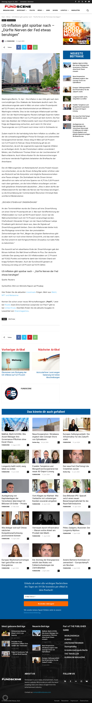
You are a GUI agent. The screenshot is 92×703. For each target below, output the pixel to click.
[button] (87, 10)
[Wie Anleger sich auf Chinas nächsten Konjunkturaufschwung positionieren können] (15, 518)
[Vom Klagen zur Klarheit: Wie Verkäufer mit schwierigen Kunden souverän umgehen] (46, 486)
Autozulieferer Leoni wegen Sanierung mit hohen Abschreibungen (48, 375)
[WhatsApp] (35, 47)
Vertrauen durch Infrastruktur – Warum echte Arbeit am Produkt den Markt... (45, 530)
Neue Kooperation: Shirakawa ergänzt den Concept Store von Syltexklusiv (45, 437)
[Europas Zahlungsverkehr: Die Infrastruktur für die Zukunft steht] (67, 89)
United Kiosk (10, 308)
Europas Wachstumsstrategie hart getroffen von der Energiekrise (15, 562)
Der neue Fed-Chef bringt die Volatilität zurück (81, 117)
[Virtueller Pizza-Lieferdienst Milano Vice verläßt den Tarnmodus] (6, 644)
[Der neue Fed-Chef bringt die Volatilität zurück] (67, 118)
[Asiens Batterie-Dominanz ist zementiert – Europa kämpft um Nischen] (76, 550)
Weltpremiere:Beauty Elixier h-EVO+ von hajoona (18, 633)
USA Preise (11, 319)
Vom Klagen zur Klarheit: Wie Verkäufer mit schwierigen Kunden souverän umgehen (45, 498)
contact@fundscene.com (42, 692)
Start (3, 17)
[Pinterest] (29, 47)
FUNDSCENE (10, 41)
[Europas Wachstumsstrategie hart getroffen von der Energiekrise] (15, 550)
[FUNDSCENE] (3, 41)
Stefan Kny (35, 442)
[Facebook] (75, 1)
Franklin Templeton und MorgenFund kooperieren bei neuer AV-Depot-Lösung (45, 469)
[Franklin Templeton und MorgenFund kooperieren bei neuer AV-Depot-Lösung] (67, 107)
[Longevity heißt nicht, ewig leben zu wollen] (67, 99)
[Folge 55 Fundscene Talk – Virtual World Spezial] (6, 654)
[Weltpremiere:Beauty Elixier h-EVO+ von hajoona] (6, 633)
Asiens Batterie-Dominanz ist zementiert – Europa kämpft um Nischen (76, 562)
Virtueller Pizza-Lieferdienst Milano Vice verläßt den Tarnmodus (19, 644)
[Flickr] (76, 681)
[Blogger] (65, 681)
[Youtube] (89, 1)
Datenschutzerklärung (32, 613)
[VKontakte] (87, 681)
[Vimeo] (85, 1)
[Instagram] (79, 1)
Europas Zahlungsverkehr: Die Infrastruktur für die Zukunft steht (81, 90)
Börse (8, 17)
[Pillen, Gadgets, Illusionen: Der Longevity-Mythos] (76, 518)
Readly (8, 305)
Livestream (31, 292)
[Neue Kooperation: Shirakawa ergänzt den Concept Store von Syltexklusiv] (67, 78)
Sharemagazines (21, 311)
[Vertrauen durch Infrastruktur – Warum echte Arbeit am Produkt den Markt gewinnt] (46, 518)
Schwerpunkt (11, 20)
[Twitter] (82, 1)
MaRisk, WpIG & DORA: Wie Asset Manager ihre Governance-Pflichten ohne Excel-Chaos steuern (81, 67)
